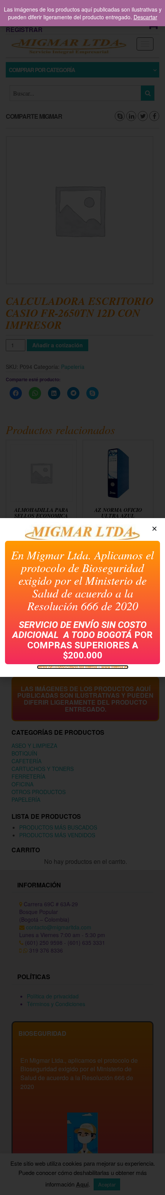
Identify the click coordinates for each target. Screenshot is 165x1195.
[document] (82, 597)
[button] (154, 529)
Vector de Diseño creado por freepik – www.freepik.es (83, 667)
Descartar (145, 17)
